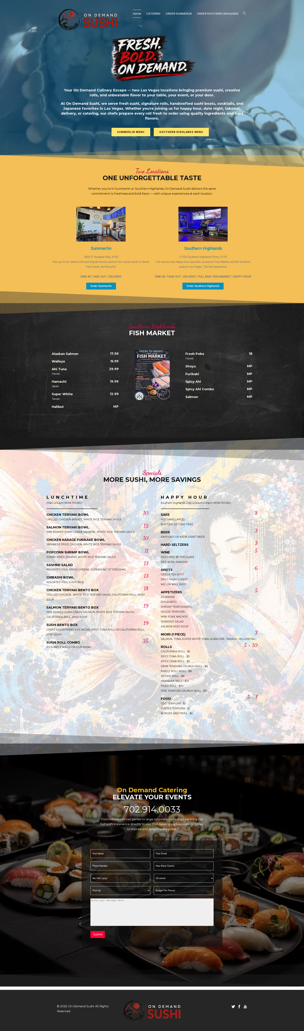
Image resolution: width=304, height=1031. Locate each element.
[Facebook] (239, 1006)
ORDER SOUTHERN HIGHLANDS (217, 14)
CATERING (153, 14)
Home (137, 14)
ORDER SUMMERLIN (179, 14)
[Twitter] (233, 1006)
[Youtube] (245, 1006)
